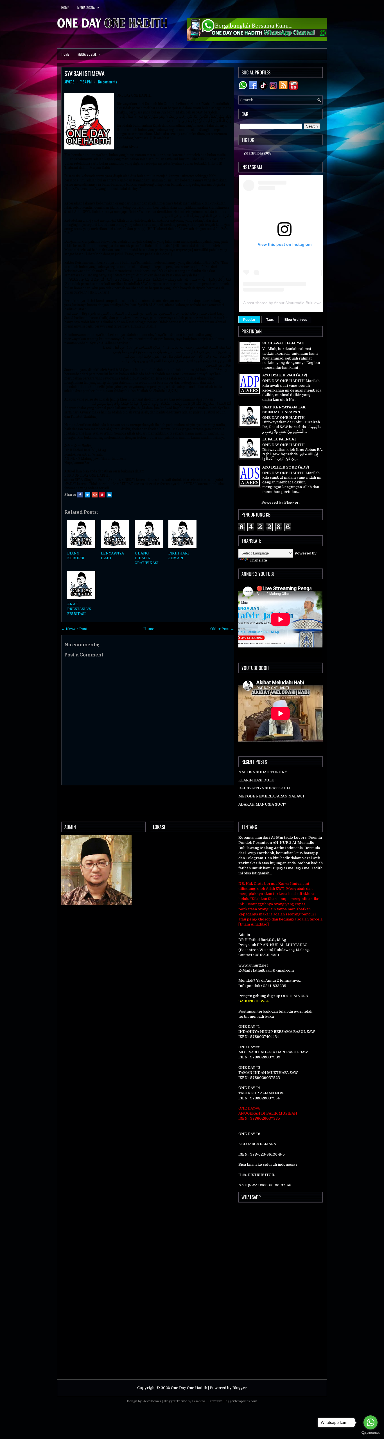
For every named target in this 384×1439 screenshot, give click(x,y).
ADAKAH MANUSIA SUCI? (262, 804)
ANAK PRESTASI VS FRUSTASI (79, 609)
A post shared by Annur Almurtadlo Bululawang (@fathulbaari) (298, 303)
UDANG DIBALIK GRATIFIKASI (147, 558)
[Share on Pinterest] (102, 494)
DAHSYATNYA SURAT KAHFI (264, 788)
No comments (107, 82)
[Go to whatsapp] (370, 1422)
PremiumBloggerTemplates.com (232, 1401)
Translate (258, 560)
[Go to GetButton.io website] (371, 1433)
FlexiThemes (151, 1401)
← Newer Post (74, 629)
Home (65, 7)
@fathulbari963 (258, 153)
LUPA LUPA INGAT (279, 439)
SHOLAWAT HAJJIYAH (283, 343)
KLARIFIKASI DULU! (256, 780)
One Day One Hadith (189, 1388)
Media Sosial (88, 7)
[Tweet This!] (87, 494)
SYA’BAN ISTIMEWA (84, 73)
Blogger (291, 502)
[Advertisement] (280, 1291)
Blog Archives (295, 320)
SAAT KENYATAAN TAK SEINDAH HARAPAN (284, 409)
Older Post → (222, 629)
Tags (270, 320)
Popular (249, 320)
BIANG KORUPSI (75, 555)
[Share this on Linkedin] (109, 494)
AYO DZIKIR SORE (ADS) (285, 467)
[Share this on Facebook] (80, 494)
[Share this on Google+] (95, 494)
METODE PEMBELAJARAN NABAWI (271, 796)
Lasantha (198, 1401)
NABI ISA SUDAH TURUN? (262, 772)
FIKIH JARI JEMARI (178, 555)
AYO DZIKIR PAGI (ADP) (284, 375)
